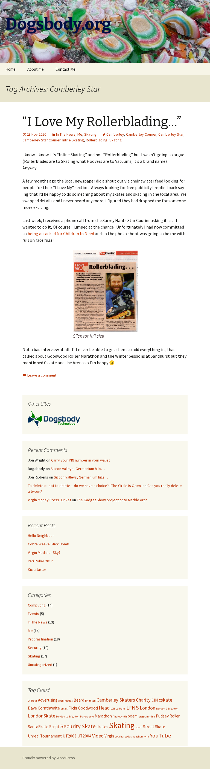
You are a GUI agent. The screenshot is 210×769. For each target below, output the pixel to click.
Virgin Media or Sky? (44, 552)
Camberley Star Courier (41, 140)
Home (10, 69)
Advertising (47, 700)
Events (33, 613)
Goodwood (88, 708)
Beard (79, 700)
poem (133, 716)
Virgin (109, 736)
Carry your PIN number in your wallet (80, 460)
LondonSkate (41, 716)
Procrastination (40, 639)
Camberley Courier (141, 134)
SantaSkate (38, 726)
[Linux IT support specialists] (54, 418)
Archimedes (65, 700)
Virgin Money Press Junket (49, 499)
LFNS (132, 707)
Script (54, 726)
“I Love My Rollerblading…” (101, 122)
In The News (65, 134)
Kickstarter (37, 569)
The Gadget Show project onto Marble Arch (112, 499)
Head (104, 708)
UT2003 (70, 736)
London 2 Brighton (167, 708)
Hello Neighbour (41, 535)
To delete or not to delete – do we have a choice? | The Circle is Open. (85, 485)
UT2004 (84, 736)
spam (138, 727)
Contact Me (65, 69)
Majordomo (87, 716)
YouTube (160, 735)
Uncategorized (40, 664)
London (147, 708)
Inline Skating (73, 140)
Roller (175, 716)
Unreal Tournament (45, 736)
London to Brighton (67, 716)
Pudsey (162, 716)
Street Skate (154, 726)
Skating (90, 134)
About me (35, 69)
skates (102, 726)
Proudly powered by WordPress (48, 757)
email (64, 708)
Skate (88, 726)
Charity (143, 700)
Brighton (90, 700)
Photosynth (120, 716)
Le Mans (121, 708)
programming (146, 716)
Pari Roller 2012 (40, 561)
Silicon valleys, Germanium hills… (78, 468)
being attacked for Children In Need (61, 233)
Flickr (72, 708)
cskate (165, 700)
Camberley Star (170, 134)
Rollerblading (96, 140)
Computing (37, 605)
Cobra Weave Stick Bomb (48, 544)
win (146, 736)
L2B (112, 708)
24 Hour (32, 700)
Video (98, 736)
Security (35, 647)
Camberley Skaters (116, 700)
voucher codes (123, 736)
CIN (154, 700)
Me (79, 134)
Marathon (103, 716)
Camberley (115, 134)
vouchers (138, 736)
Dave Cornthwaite (44, 708)
